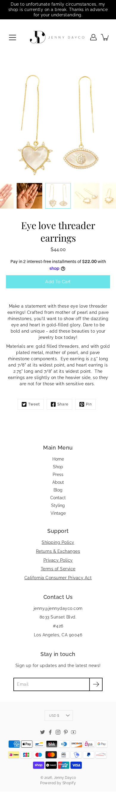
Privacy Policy (58, 560)
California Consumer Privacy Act (58, 577)
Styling (58, 505)
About (58, 482)
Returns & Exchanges (58, 551)
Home (58, 459)
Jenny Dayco (65, 778)
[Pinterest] (65, 732)
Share (62, 404)
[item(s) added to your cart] (105, 37)
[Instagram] (58, 732)
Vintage (58, 513)
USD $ (54, 715)
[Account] (93, 37)
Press (58, 474)
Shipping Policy (58, 542)
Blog (58, 490)
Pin (89, 404)
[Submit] (96, 684)
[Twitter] (42, 732)
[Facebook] (50, 732)
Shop (58, 466)
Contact (58, 497)
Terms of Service (58, 568)
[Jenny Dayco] (58, 37)
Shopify (69, 783)
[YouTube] (73, 732)
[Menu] (12, 37)
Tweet (34, 404)
